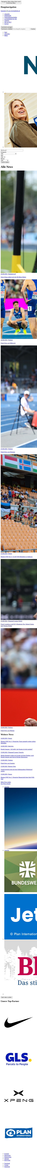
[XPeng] (19, 1114)
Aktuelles (7, 14)
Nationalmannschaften (10, 17)
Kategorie (3, 152)
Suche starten (5, 162)
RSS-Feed (7, 1160)
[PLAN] (19, 1150)
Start (5, 32)
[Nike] (19, 1040)
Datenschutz (7, 1157)
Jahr (2, 155)
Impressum (7, 1155)
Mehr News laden (6, 782)
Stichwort (4, 150)
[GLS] (19, 1077)
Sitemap (6, 1158)
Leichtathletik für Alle (10, 19)
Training (6, 20)
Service (6, 24)
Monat (2, 159)
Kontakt (6, 1154)
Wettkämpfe (7, 15)
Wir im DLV (7, 22)
